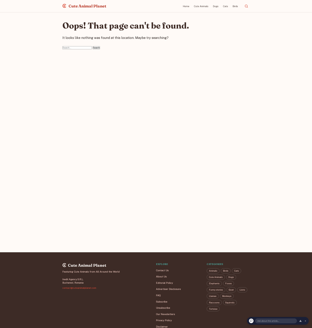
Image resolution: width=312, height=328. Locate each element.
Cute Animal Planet (87, 6)
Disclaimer (162, 326)
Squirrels (229, 302)
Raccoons (214, 302)
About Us (161, 276)
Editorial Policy (164, 282)
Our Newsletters (165, 314)
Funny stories (216, 289)
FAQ (158, 295)
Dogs (215, 6)
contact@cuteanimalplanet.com (79, 288)
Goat (231, 289)
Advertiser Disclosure (168, 289)
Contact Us (162, 270)
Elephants (214, 283)
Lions (242, 289)
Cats (225, 6)
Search (96, 48)
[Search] (246, 6)
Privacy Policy (164, 320)
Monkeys (226, 296)
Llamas (212, 296)
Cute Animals (201, 6)
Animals (213, 270)
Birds (235, 6)
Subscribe (161, 301)
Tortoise (213, 309)
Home (186, 6)
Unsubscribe (163, 307)
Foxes (228, 283)
